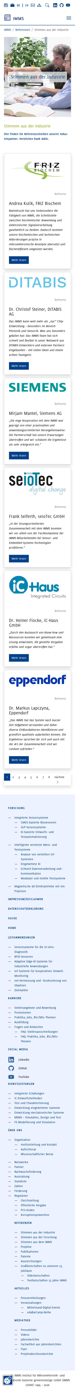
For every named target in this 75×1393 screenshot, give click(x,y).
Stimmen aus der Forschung (39, 1237)
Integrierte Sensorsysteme (31, 817)
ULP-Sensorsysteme (33, 827)
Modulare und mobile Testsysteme (43, 878)
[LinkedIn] (55, 5)
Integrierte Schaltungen (29, 1093)
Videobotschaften (38, 1275)
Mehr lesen (19, 260)
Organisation (22, 1140)
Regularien (21, 1195)
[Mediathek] (12, 5)
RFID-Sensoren (23, 956)
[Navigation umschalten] (69, 18)
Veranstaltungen (31, 1303)
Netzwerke (21, 1162)
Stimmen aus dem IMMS (36, 1242)
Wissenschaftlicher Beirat (37, 1154)
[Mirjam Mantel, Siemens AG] (37, 387)
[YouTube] (68, 5)
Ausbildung (21, 1022)
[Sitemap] (39, 5)
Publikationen (29, 1251)
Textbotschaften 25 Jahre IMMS (47, 1280)
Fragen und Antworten (28, 1027)
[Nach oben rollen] (66, 1384)
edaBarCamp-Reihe (39, 1312)
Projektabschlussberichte (37, 1354)
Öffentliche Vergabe (33, 1205)
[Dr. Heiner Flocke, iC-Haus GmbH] (37, 587)
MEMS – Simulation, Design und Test (37, 1117)
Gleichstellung (30, 1200)
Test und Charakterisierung (31, 1103)
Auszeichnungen (31, 1261)
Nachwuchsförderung (27, 1172)
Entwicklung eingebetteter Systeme (37, 1108)
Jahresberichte (30, 1339)
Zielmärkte (21, 990)
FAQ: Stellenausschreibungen (39, 1032)
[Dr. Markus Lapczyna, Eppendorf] (37, 680)
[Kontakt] (33, 5)
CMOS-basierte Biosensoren (38, 822)
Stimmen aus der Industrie (38, 1232)
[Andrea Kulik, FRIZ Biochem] (37, 170)
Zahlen (18, 1186)
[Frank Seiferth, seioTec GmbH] (37, 484)
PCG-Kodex (27, 1210)
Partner (19, 1167)
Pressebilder (29, 1330)
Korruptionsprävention (35, 1215)
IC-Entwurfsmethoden (28, 1098)
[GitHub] (62, 5)
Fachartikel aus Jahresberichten (41, 1344)
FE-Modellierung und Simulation (34, 1122)
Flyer (24, 1349)
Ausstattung (21, 1176)
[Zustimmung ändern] (8, 1380)
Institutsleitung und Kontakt (39, 1144)
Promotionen (22, 1012)
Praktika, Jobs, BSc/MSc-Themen (35, 1017)
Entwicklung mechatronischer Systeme (39, 1112)
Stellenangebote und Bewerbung (35, 1008)
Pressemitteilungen (33, 1298)
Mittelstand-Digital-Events (43, 1307)
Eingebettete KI (30, 864)
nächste (59, 777)
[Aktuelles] (6, 5)
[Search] (47, 5)
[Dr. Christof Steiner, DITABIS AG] (37, 282)
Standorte (20, 1181)
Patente (26, 1256)
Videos (25, 1334)
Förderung (20, 1191)
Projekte (26, 1247)
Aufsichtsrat (28, 1149)
